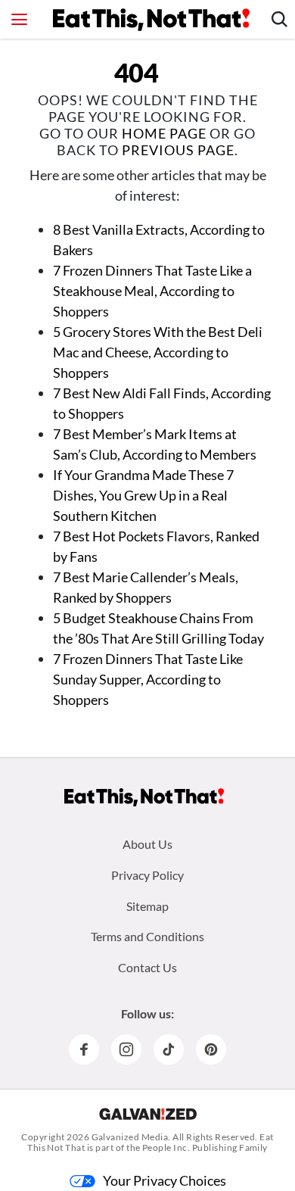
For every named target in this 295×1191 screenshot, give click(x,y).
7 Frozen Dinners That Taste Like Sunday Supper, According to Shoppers (148, 679)
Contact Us (147, 967)
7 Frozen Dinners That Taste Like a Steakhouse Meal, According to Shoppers (152, 291)
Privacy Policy (147, 875)
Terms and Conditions (147, 936)
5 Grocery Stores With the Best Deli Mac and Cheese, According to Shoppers (157, 352)
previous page (178, 150)
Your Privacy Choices (164, 1180)
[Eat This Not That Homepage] (151, 20)
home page (164, 133)
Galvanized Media (130, 1137)
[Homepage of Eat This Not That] (144, 797)
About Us (147, 844)
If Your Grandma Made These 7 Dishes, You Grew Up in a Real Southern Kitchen (143, 495)
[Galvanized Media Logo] (148, 1114)
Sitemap (147, 906)
